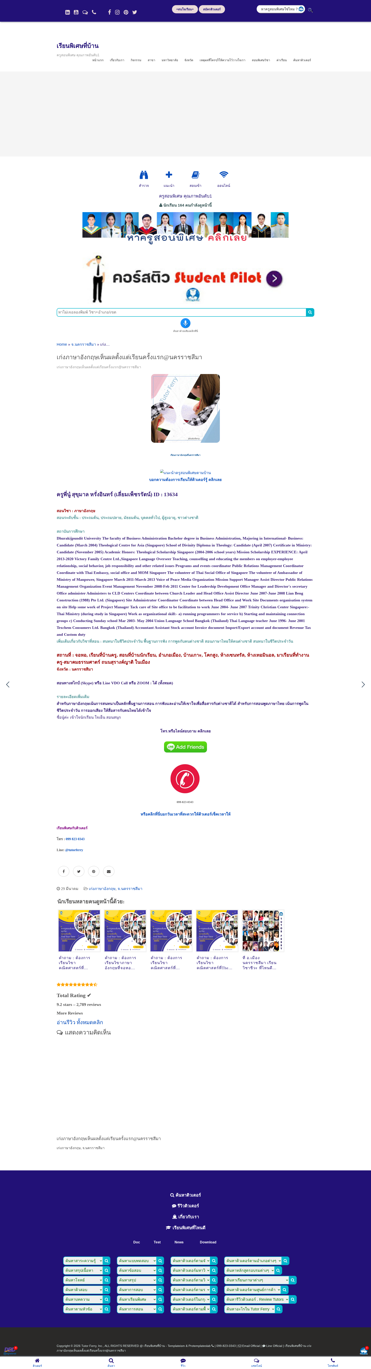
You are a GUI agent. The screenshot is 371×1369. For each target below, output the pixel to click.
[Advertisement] (185, 114)
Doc (136, 1242)
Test (157, 1242)
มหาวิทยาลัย (170, 60)
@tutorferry (74, 850)
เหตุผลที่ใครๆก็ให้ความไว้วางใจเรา (222, 60)
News (179, 1242)
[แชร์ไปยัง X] (79, 871)
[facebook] (109, 12)
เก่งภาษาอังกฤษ (102, 889)
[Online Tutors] (223, 174)
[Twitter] (134, 12)
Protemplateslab (200, 1346)
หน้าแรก (97, 60)
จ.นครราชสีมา (83, 344)
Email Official (251, 1346)
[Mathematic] (169, 174)
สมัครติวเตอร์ (212, 9)
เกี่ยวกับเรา (117, 60)
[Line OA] (85, 12)
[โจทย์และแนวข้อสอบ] (363, 1351)
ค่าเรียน (282, 60)
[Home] (67, 12)
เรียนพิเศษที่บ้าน (78, 46)
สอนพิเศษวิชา (261, 60)
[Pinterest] (126, 12)
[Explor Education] (144, 174)
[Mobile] (94, 12)
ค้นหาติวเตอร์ (302, 60)
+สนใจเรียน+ (185, 9)
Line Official (274, 1346)
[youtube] (76, 12)
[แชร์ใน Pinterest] (94, 871)
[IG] (117, 12)
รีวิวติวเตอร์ (187, 1205)
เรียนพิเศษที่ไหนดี (188, 1227)
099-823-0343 (226, 1346)
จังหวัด (188, 60)
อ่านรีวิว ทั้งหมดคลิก (80, 1022)
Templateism (176, 1346)
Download (208, 1242)
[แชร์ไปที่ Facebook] (64, 871)
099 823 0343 (75, 839)
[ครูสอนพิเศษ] (185, 246)
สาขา (151, 60)
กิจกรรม (136, 60)
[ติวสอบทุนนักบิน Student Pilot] (185, 302)
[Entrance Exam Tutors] (195, 174)
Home (62, 344)
